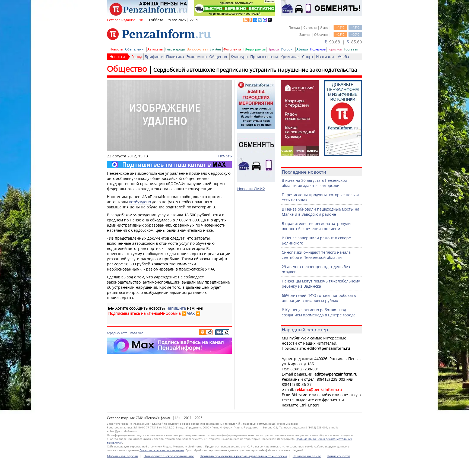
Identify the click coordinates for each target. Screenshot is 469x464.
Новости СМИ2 (251, 188)
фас (140, 333)
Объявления (135, 49)
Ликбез (215, 49)
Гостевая (351, 49)
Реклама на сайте (307, 456)
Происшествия (264, 56)
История (287, 49)
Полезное (318, 49)
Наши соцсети (338, 456)
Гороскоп (335, 49)
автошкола (129, 333)
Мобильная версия (122, 456)
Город (136, 56)
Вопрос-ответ (197, 49)
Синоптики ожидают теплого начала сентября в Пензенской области (316, 255)
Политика (175, 56)
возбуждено (140, 201)
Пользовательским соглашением (162, 450)
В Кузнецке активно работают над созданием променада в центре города (319, 312)
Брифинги (154, 56)
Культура (239, 56)
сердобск (113, 333)
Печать (225, 155)
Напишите (176, 308)
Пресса (273, 49)
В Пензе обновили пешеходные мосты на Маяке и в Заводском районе (320, 211)
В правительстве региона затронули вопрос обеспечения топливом (316, 226)
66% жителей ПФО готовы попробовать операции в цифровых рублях (319, 298)
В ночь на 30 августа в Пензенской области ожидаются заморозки (314, 183)
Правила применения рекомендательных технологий (243, 456)
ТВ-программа (254, 49)
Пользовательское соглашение (169, 456)
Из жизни (325, 56)
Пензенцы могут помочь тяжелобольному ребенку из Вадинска (321, 283)
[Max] (169, 164)
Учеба (343, 56)
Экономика (196, 56)
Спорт (307, 56)
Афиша (302, 49)
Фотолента (232, 49)
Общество (218, 56)
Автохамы (155, 49)
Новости (116, 49)
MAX (190, 313)
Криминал (290, 56)
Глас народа (175, 49)
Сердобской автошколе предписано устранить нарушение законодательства (255, 69)
